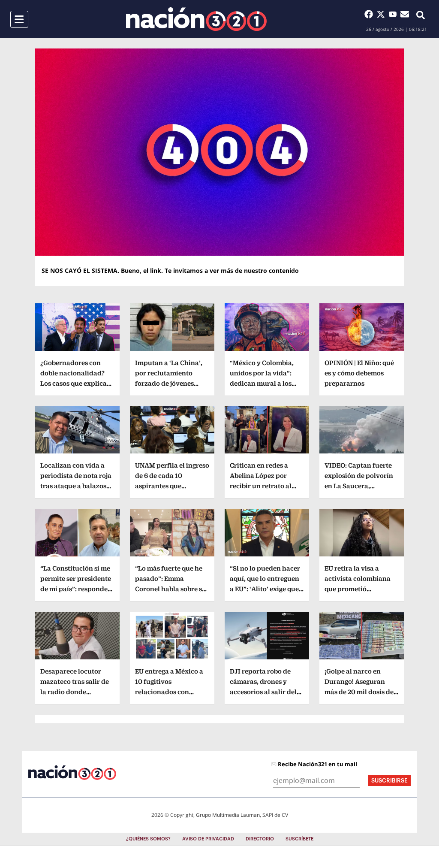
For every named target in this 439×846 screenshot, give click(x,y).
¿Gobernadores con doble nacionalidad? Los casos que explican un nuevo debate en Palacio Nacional (75, 383)
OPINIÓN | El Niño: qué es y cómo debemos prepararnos (359, 373)
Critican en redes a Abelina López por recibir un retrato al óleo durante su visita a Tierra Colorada (266, 486)
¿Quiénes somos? (148, 839)
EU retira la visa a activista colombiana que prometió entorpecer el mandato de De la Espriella (360, 589)
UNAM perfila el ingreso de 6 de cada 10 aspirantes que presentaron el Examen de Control (172, 486)
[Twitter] (382, 14)
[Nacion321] (196, 19)
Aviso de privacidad (208, 839)
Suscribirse (389, 780)
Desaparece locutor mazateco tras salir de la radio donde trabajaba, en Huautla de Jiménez (74, 692)
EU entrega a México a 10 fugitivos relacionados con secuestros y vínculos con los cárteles (169, 692)
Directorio (260, 839)
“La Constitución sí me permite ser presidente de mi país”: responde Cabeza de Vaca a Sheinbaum (75, 589)
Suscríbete (299, 839)
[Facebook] (370, 14)
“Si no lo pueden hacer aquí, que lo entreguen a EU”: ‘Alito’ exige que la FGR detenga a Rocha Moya (266, 589)
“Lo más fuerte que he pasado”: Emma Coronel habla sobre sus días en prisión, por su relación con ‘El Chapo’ (172, 589)
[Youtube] (394, 14)
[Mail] (404, 14)
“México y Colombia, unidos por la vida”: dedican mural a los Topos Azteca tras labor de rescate (267, 383)
